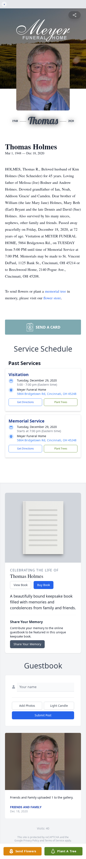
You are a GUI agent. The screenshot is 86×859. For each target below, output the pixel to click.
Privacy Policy (31, 840)
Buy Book (43, 585)
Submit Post (43, 715)
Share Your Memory (27, 644)
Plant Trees (60, 402)
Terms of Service (54, 840)
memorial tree (55, 291)
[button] (43, 761)
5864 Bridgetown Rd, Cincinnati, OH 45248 (46, 394)
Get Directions (25, 402)
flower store (52, 297)
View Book (21, 585)
